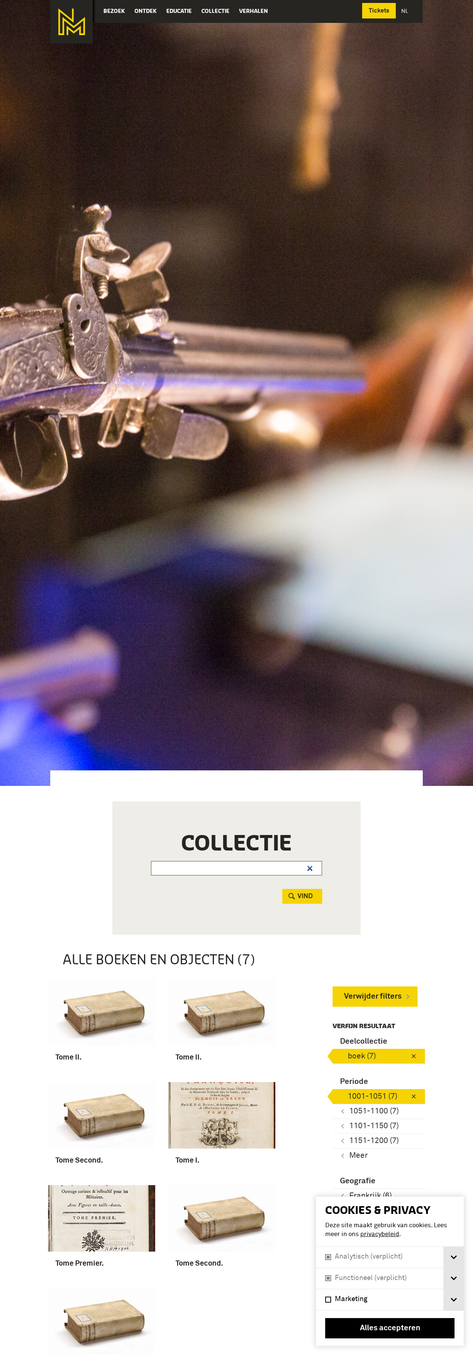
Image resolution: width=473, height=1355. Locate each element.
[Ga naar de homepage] (71, 22)
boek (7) (362, 1056)
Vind (305, 896)
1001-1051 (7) (372, 1097)
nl (405, 11)
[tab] (453, 1257)
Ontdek (146, 10)
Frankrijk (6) (370, 1196)
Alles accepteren (390, 1328)
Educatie (179, 10)
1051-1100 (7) (374, 1111)
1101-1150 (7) (374, 1126)
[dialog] (390, 1271)
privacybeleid (379, 1234)
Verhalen (253, 10)
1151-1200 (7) (374, 1141)
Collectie (215, 10)
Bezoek (114, 10)
